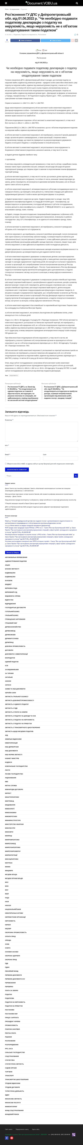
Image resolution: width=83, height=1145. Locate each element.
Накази (8, 905)
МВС (6, 782)
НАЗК (7, 901)
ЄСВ (6, 665)
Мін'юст (8, 793)
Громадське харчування (15, 619)
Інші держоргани (12, 747)
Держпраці (9, 642)
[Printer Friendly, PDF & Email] (41, 50)
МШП (7, 894)
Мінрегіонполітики (12, 847)
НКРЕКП (8, 925)
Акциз (7, 565)
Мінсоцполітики (11, 859)
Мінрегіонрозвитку (13, 851)
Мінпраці (8, 836)
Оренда (8, 940)
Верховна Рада (11, 588)
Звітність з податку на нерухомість (19, 720)
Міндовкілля (10, 805)
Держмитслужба (12, 638)
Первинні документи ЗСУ (15, 979)
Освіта (7, 948)
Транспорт (9, 1076)
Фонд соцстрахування (14, 1110)
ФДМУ (7, 1095)
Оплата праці (10, 936)
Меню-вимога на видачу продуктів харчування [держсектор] (30, 525)
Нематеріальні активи (14, 913)
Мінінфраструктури (13, 820)
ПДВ (6, 963)
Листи (7, 770)
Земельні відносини (13, 739)
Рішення (8, 1037)
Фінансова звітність (13, 1099)
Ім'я (7, 445)
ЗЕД (6, 735)
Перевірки (9, 987)
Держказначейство (13, 627)
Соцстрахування (12, 1056)
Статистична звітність (14, 1064)
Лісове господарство (14, 774)
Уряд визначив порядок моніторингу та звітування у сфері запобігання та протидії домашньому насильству (40, 500)
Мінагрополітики (12, 797)
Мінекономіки (10, 812)
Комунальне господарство (16, 766)
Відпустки (9, 600)
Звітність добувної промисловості (19, 700)
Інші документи (11, 751)
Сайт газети (8, 1129)
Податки (8, 994)
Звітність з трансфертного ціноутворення (22, 727)
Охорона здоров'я (12, 956)
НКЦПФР (8, 929)
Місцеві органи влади (14, 878)
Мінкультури (10, 828)
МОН (6, 886)
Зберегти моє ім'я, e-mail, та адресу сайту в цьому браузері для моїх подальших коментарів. (40, 464)
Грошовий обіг (11, 623)
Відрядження (10, 604)
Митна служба (11, 785)
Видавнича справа (12, 596)
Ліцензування (10, 778)
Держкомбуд (10, 631)
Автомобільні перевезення (16, 557)
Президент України (12, 1021)
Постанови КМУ (11, 1014)
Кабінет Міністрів (12, 758)
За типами (9, 673)
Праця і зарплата (12, 1018)
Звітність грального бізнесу (16, 696)
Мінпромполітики (12, 840)
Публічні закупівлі (12, 1029)
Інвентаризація (11, 743)
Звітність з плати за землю (16, 712)
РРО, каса (9, 1048)
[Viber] (73, 1134)
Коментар (9, 420)
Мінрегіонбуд (10, 843)
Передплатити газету (22, 1129)
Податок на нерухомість (29, 34)
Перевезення (10, 983)
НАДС (7, 898)
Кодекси (8, 762)
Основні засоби (11, 952)
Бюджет (8, 584)
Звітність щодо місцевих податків (19, 731)
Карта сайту (35, 1129)
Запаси (8, 685)
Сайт (44, 454)
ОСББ (7, 944)
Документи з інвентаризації (16, 654)
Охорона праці (11, 960)
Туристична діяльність (14, 1091)
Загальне (9, 677)
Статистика (10, 1060)
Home (6, 9)
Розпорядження (11, 1045)
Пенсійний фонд (11, 971)
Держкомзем (10, 635)
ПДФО (7, 967)
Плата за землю (11, 990)
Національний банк (13, 909)
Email (7, 454)
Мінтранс (8, 863)
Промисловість (11, 1025)
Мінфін (7, 867)
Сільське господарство (15, 1052)
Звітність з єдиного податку (17, 704)
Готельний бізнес (12, 611)
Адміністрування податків (16, 561)
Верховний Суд (11, 592)
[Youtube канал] (11, 1138)
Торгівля (8, 1072)
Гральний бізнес (11, 615)
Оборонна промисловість (16, 932)
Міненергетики (11, 816)
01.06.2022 (8, 34)
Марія (7, 521)
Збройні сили (10, 693)
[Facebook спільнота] (6, 1138)
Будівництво (10, 573)
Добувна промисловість (15, 646)
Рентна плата (10, 1033)
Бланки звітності (12, 569)
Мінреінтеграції (11, 855)
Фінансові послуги (13, 1103)
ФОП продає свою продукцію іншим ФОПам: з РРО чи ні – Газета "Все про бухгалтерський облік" (37, 528)
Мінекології (9, 809)
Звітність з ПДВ (11, 708)
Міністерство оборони (14, 824)
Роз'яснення (42, 34)
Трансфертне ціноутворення (16, 1079)
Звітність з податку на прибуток (18, 723)
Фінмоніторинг (11, 1107)
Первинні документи (13, 975)
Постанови (9, 1010)
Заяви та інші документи (15, 689)
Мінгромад (9, 801)
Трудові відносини (12, 1083)
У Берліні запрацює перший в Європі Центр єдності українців (25, 503)
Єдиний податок (12, 662)
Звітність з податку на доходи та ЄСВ (20, 716)
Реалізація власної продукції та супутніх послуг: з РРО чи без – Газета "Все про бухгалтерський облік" (38, 534)
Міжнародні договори (14, 789)
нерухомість (14, 375)
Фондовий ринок (12, 1114)
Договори (9, 650)
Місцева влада (11, 874)
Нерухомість (10, 921)
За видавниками (14, 9)
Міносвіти (9, 832)
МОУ (6, 890)
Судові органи (11, 1068)
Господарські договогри (15, 607)
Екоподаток (10, 658)
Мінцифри (9, 871)
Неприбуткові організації (15, 917)
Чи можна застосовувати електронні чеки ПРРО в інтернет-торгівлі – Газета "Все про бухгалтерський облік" (40, 541)
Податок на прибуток (14, 1006)
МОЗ (6, 882)
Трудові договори (12, 1087)
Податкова (24, 9)
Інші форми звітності (13, 754)
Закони (8, 681)
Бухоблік (8, 580)
